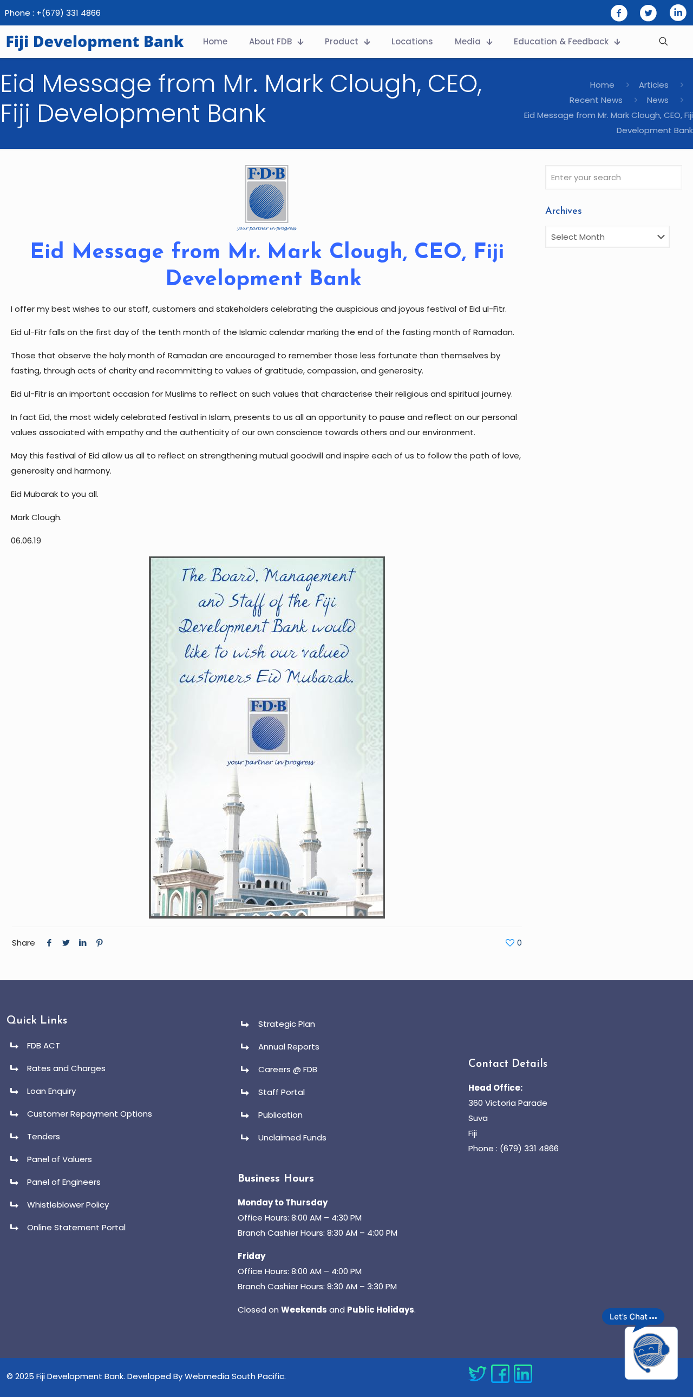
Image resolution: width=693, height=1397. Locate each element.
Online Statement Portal (76, 1227)
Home (602, 84)
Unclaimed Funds (292, 1137)
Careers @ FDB (287, 1069)
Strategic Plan (286, 1023)
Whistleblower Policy (68, 1204)
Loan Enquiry (51, 1091)
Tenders (43, 1136)
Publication (280, 1114)
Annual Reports (288, 1046)
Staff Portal (281, 1092)
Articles (654, 84)
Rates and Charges (66, 1068)
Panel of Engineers (64, 1182)
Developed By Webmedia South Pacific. (206, 1376)
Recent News (596, 100)
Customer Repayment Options (89, 1113)
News (658, 100)
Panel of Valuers (59, 1159)
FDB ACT (43, 1045)
